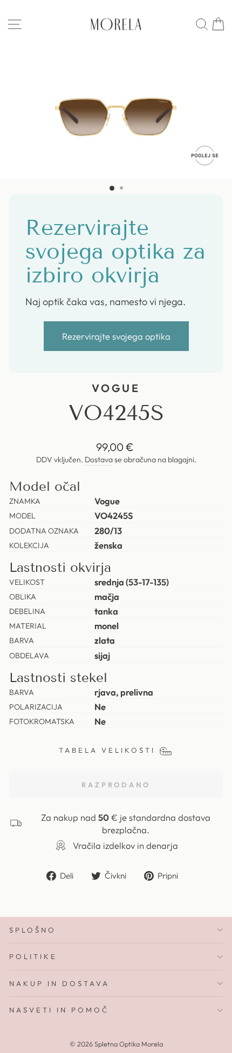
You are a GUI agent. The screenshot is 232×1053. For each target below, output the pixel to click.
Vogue (116, 388)
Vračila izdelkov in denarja (125, 845)
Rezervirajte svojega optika (116, 336)
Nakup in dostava (59, 983)
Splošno (32, 930)
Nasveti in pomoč (59, 1009)
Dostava (99, 459)
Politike (33, 956)
